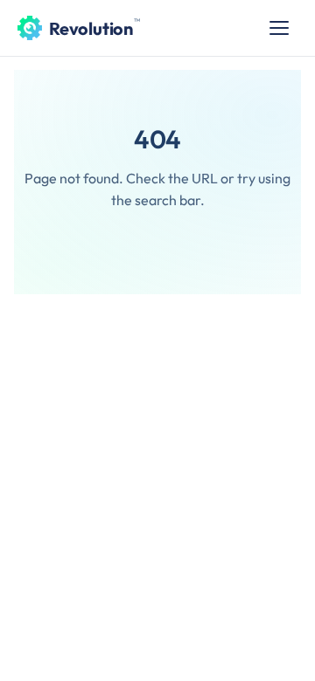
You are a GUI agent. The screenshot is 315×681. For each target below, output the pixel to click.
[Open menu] (279, 28)
